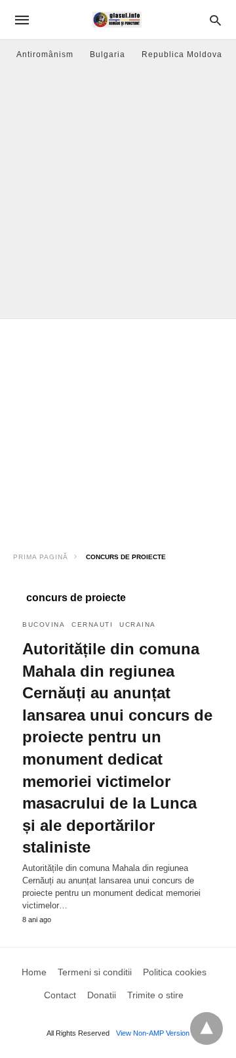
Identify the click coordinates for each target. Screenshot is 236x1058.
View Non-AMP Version (152, 1033)
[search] (215, 20)
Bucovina (43, 624)
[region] (118, 431)
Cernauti (92, 624)
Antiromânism (44, 54)
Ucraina (137, 624)
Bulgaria (107, 54)
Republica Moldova (182, 54)
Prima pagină (40, 557)
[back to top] (206, 1028)
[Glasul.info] (117, 20)
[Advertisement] (118, 193)
